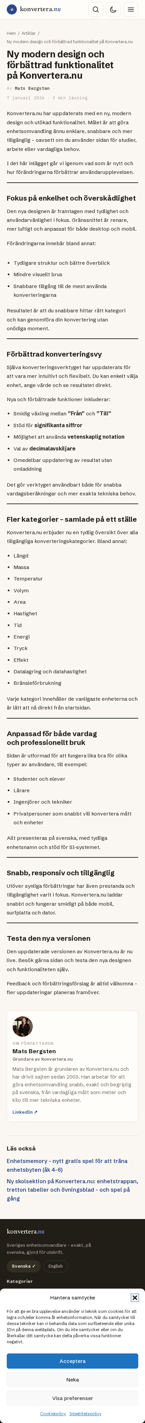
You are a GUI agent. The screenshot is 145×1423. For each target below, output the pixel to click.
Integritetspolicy (85, 1413)
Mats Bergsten (32, 88)
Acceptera (73, 1361)
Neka (72, 1379)
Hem (11, 33)
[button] (135, 1297)
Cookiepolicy (53, 1413)
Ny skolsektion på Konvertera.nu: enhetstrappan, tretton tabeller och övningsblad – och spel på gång (72, 1190)
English (56, 1266)
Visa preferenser (72, 1398)
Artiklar (29, 33)
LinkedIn (25, 1112)
